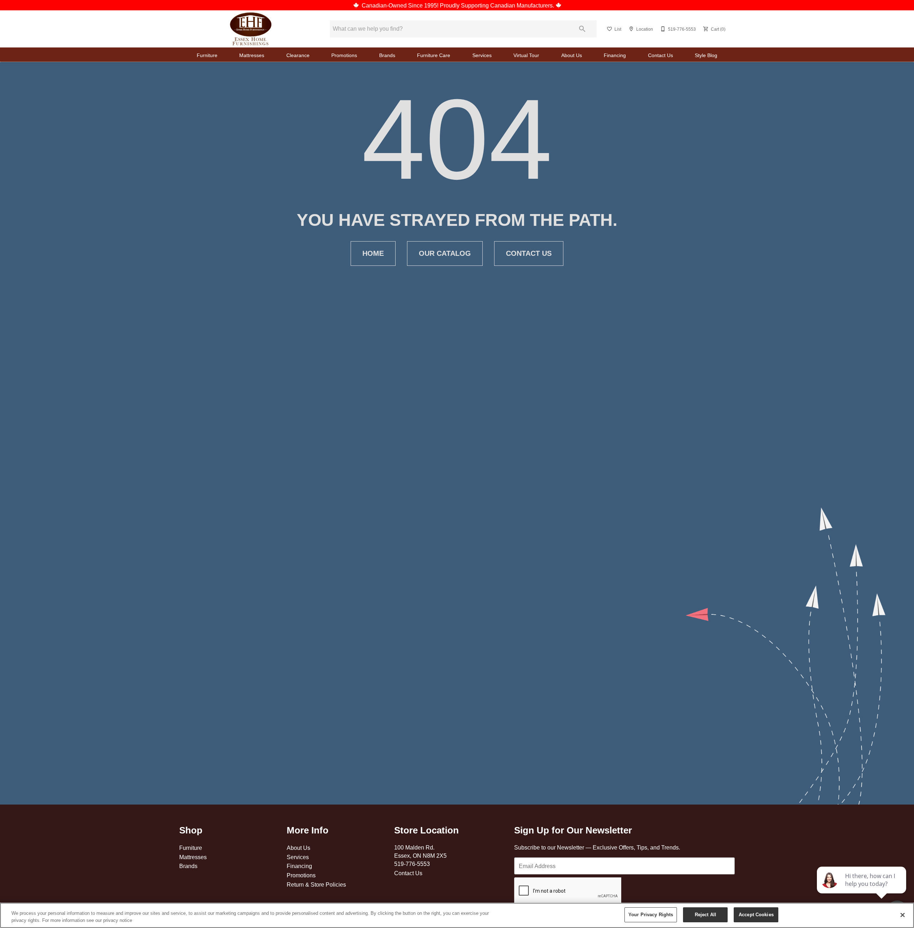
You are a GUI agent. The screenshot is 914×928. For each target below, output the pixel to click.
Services (482, 55)
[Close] (902, 915)
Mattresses (251, 55)
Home (373, 253)
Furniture (207, 55)
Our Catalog (445, 253)
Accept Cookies (756, 914)
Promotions (344, 55)
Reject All (705, 914)
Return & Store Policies (316, 884)
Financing (615, 55)
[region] (457, 915)
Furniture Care (433, 55)
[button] (609, 29)
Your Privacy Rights (650, 914)
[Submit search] (582, 28)
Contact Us (660, 55)
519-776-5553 (412, 864)
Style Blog (706, 55)
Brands (387, 55)
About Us (571, 55)
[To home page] (251, 29)
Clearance (298, 55)
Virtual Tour (526, 55)
